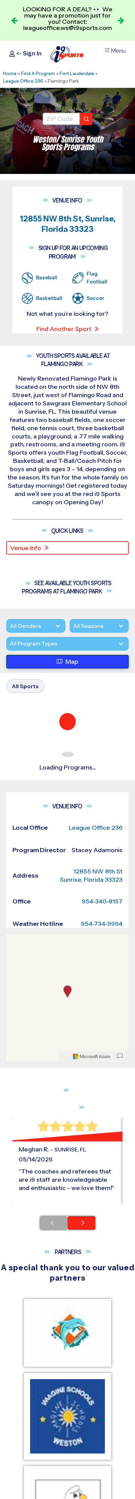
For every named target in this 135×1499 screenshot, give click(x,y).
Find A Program (38, 73)
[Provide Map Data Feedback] (119, 1056)
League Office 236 (23, 81)
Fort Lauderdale (77, 73)
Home (10, 73)
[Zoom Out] (15, 951)
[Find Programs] (86, 119)
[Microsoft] (92, 1056)
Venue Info (25, 548)
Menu (118, 50)
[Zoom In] (15, 940)
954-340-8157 (102, 901)
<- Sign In (28, 53)
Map (71, 661)
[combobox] (9, 644)
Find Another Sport (63, 329)
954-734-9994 (102, 924)
